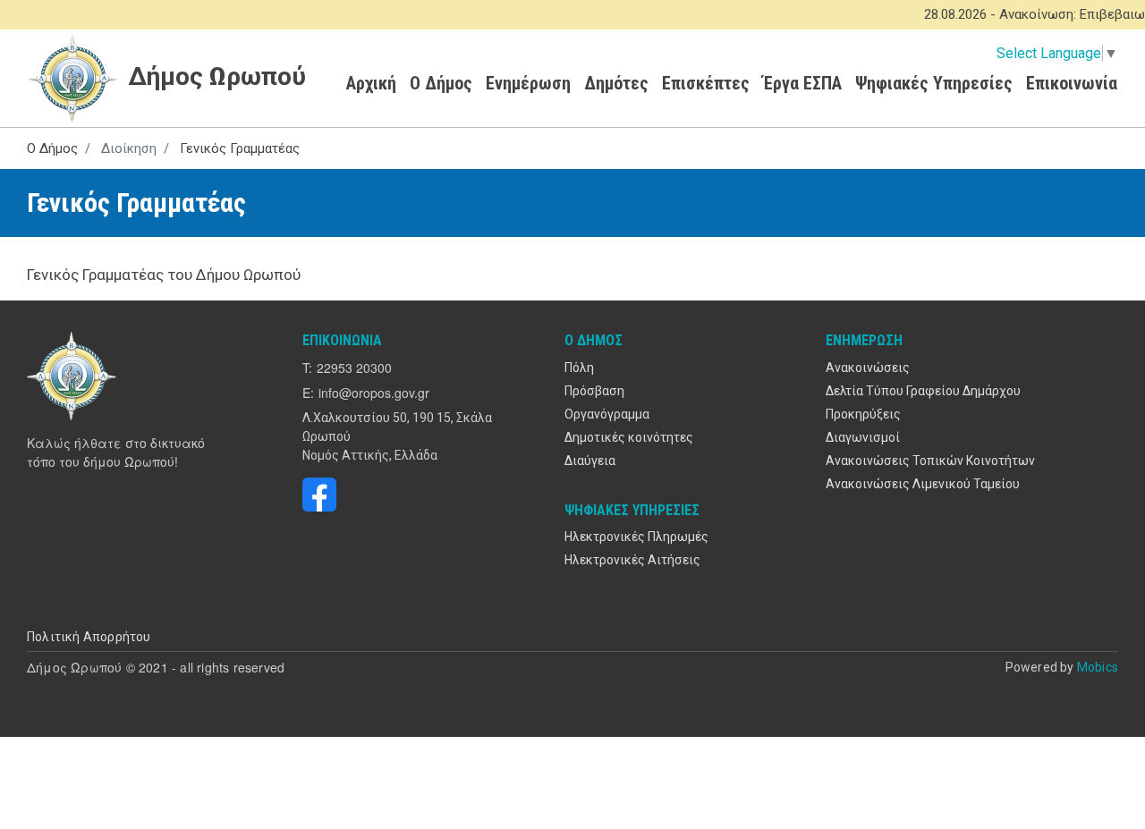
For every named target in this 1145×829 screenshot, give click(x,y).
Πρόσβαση (594, 391)
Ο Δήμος (441, 83)
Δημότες (616, 83)
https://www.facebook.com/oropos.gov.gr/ (319, 495)
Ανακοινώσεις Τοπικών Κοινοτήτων (930, 460)
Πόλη (579, 367)
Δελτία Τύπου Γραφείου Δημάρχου (923, 391)
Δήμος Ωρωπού (214, 76)
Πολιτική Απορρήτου (89, 637)
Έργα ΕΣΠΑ (802, 83)
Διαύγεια (589, 460)
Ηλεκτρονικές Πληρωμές (636, 536)
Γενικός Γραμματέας (240, 148)
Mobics (1097, 667)
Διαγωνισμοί (863, 437)
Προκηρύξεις (863, 414)
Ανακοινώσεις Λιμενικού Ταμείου (923, 484)
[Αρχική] (74, 375)
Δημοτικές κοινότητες (628, 437)
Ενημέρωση (528, 83)
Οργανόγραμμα (606, 414)
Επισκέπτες (706, 83)
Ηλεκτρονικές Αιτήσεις (632, 560)
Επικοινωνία (1071, 83)
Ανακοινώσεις (868, 367)
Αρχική (371, 83)
